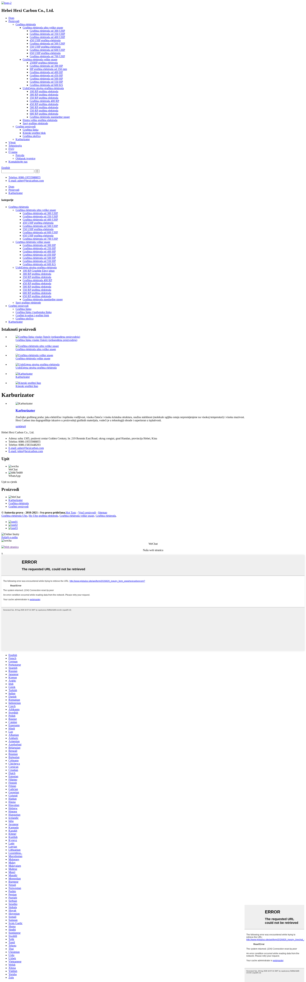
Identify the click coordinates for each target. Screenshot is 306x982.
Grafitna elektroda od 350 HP (39, 248)
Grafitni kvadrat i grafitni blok (32, 315)
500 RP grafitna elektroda (44, 107)
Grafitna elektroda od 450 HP (46, 75)
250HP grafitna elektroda (44, 62)
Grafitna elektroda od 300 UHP (47, 30)
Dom (11, 18)
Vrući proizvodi (87, 512)
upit (18, 426)
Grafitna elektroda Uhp (14, 515)
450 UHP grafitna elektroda (45, 40)
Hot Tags (71, 512)
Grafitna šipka (30, 129)
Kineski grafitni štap (27, 386)
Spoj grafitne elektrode (35, 123)
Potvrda (20, 155)
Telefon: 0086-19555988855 (24, 177)
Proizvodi (13, 21)
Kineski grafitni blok (34, 132)
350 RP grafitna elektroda (44, 97)
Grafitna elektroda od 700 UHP (47, 56)
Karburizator (23, 139)
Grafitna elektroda (26, 24)
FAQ (11, 148)
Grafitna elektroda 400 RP (44, 100)
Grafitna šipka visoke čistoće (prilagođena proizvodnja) (46, 340)
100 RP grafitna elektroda (44, 91)
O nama (12, 152)
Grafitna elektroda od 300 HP (46, 65)
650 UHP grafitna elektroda (45, 53)
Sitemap (102, 512)
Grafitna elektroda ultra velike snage (43, 27)
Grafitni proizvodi (26, 126)
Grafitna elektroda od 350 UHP (47, 33)
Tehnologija (15, 145)
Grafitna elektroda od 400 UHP (47, 37)
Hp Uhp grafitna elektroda (43, 515)
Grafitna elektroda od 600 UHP (47, 49)
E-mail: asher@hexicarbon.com (26, 180)
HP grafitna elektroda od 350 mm (48, 69)
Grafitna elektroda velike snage (40, 59)
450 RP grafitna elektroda (44, 104)
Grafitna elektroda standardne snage (50, 116)
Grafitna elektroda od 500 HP (46, 78)
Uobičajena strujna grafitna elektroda (43, 88)
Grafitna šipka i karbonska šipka (34, 312)
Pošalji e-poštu (9, 537)
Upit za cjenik (9, 481)
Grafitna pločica (32, 136)
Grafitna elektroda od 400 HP (46, 72)
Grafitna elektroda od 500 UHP (47, 43)
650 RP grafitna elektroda (37, 296)
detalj (23, 426)
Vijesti (12, 142)
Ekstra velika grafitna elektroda (40, 120)
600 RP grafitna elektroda (44, 113)
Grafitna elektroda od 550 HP (46, 81)
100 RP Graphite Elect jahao (39, 270)
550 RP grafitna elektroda (44, 110)
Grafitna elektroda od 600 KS (46, 85)
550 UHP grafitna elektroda (45, 46)
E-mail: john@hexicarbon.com (25, 451)
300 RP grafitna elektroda (44, 94)
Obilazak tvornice (25, 158)
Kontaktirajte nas (17, 161)
